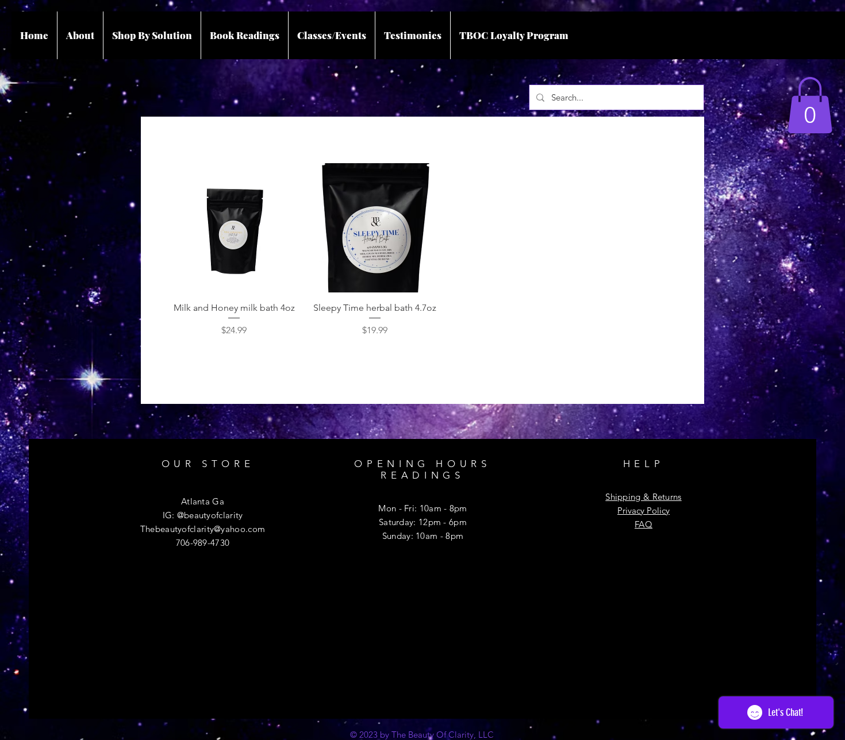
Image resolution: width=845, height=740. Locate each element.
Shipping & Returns (643, 496)
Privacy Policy (643, 510)
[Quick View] (234, 227)
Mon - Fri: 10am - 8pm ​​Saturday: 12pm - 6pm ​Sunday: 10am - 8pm (422, 522)
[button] (810, 105)
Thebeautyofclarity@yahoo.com (202, 528)
